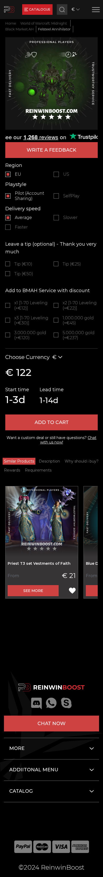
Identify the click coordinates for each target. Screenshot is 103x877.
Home (10, 23)
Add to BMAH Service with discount (47, 290)
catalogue (39, 9)
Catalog (21, 791)
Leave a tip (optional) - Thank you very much (50, 248)
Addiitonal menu (33, 770)
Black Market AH (19, 29)
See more (33, 590)
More (17, 748)
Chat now (51, 723)
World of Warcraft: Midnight (43, 23)
